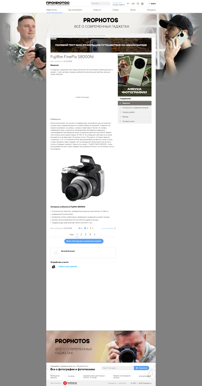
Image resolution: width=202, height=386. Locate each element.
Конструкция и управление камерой (135, 108)
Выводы (125, 117)
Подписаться (143, 368)
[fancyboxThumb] (82, 178)
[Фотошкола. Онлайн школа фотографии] (70, 383)
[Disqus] (83, 301)
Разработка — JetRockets (117, 383)
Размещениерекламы (55, 377)
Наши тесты (51, 10)
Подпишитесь (117, 3)
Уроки (133, 10)
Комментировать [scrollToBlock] (108, 228)
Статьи (115, 10)
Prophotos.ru (147, 383)
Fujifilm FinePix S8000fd (67, 267)
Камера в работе (129, 112)
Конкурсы (151, 10)
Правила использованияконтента (121, 377)
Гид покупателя (75, 10)
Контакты (71, 376)
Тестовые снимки (129, 121)
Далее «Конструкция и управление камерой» (84, 241)
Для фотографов (145, 376)
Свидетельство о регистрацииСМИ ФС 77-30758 (94, 377)
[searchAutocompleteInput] (101, 3)
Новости (97, 10)
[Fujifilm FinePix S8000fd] (53, 266)
